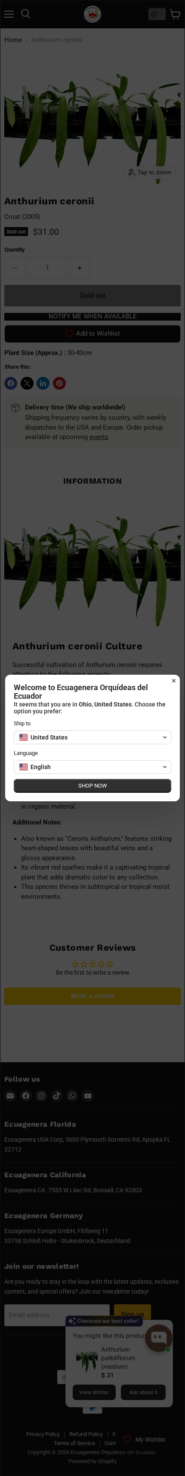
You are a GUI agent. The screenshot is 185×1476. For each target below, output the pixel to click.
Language (26, 753)
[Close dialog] (174, 680)
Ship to (22, 723)
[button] (92, 737)
